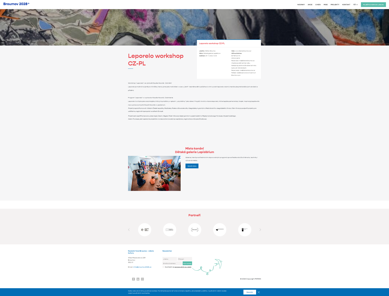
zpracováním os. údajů (183, 267)
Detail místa (192, 166)
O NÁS (318, 5)
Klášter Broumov (210, 51)
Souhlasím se (178, 267)
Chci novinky (187, 263)
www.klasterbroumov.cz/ (243, 51)
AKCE (310, 5)
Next (260, 230)
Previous (129, 230)
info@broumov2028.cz (142, 267)
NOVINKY (301, 5)
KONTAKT (346, 5)
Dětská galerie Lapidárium (212, 53)
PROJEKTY (335, 5)
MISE (326, 5)
